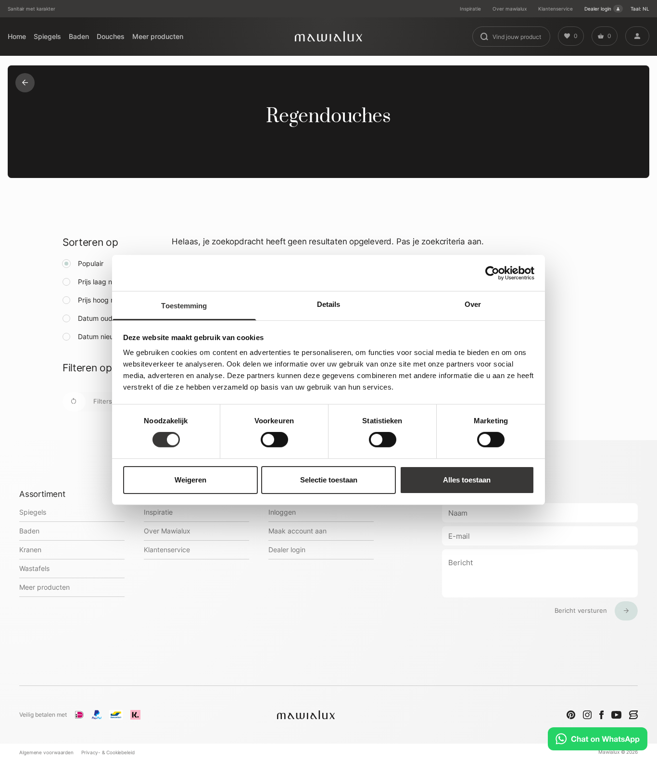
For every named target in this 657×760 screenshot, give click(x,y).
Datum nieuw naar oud (113, 336)
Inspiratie (470, 9)
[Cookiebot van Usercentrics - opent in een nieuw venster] (492, 273)
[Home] (25, 82)
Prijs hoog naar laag (109, 300)
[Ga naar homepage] (328, 36)
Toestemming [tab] (184, 306)
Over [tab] (473, 304)
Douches (111, 36)
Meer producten (157, 36)
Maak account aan (297, 531)
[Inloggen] (637, 36)
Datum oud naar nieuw (113, 318)
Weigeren (190, 480)
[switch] (274, 439)
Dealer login (597, 9)
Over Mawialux (167, 531)
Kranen (30, 549)
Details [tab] (329, 304)
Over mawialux (510, 9)
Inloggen (282, 512)
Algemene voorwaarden (46, 752)
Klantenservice (555, 9)
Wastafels (34, 568)
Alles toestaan (467, 480)
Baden (79, 36)
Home (17, 36)
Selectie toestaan (328, 480)
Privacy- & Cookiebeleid (108, 752)
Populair (90, 263)
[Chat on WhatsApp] (597, 738)
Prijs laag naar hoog (109, 282)
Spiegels (47, 36)
